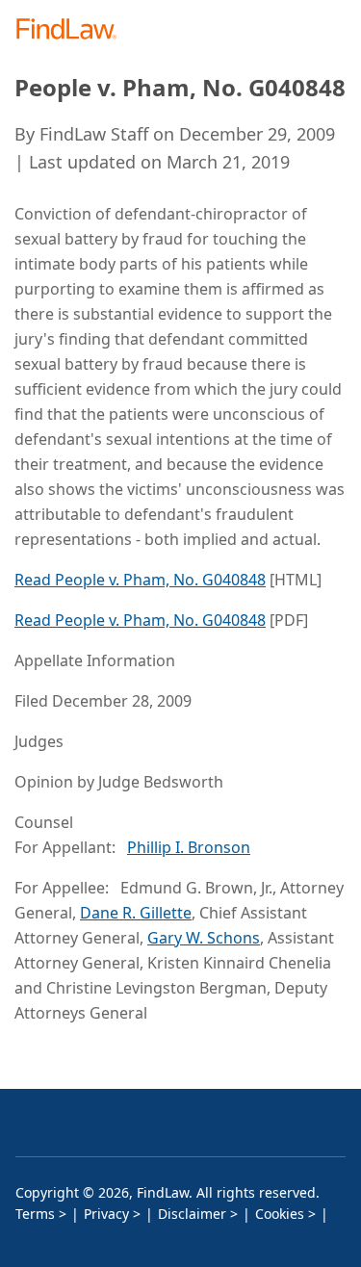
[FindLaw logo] (73, 30)
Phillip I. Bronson (188, 847)
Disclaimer (192, 1213)
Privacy (106, 1213)
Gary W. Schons (203, 937)
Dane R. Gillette (136, 912)
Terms (35, 1213)
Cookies (279, 1213)
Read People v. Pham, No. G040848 (140, 579)
